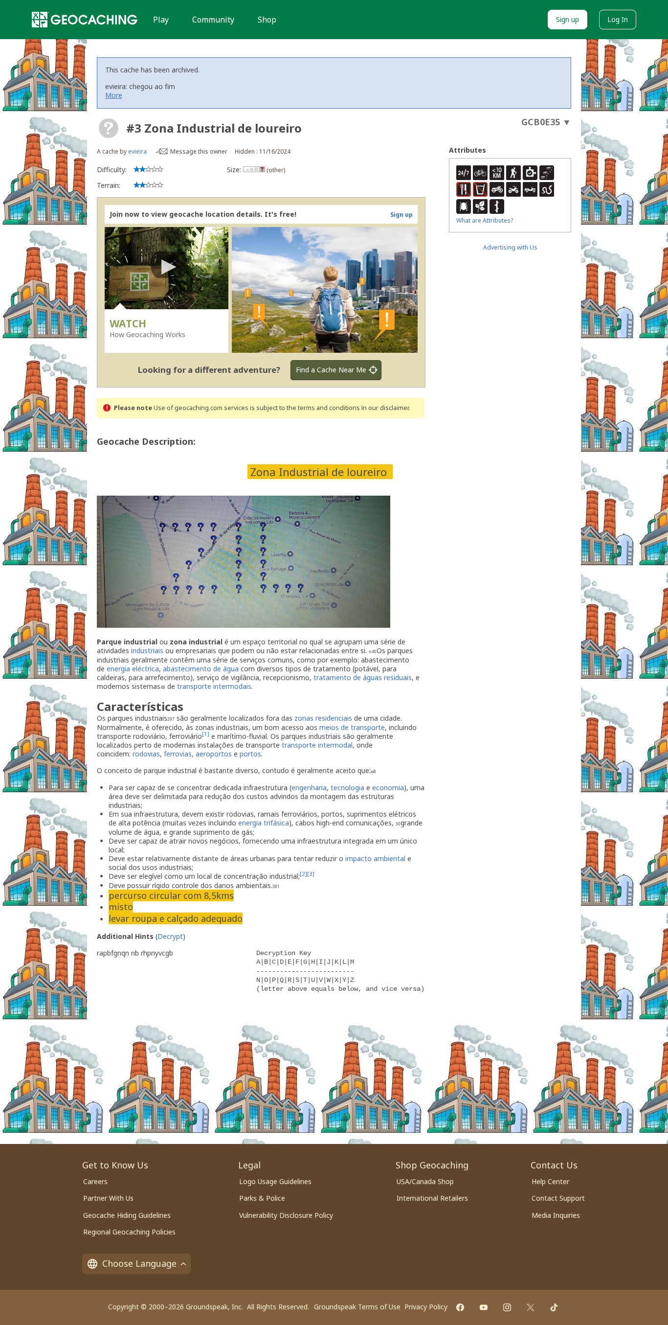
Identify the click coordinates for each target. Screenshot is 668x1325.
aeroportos (214, 753)
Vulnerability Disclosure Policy (286, 1215)
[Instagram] (507, 1307)
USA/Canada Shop (425, 1181)
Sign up (567, 19)
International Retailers (432, 1198)
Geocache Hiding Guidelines (127, 1215)
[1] (205, 733)
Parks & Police (262, 1198)
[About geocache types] (108, 128)
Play (161, 19)
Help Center (550, 1181)
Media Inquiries (556, 1215)
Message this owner (198, 151)
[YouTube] (484, 1307)
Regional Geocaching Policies (129, 1231)
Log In (617, 19)
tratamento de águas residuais (362, 677)
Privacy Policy (425, 1306)
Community (213, 19)
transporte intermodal (317, 745)
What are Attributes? (484, 220)
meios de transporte (352, 727)
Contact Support (558, 1198)
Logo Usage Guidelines (275, 1181)
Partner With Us (108, 1198)
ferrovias (178, 753)
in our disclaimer (385, 408)
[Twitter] (530, 1307)
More (113, 95)
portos (250, 753)
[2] (303, 874)
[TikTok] (554, 1307)
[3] (310, 874)
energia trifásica (263, 822)
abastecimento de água (201, 668)
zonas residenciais (323, 718)
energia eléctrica (133, 668)
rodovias (146, 753)
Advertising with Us (510, 247)
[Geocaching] (84, 19)
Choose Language (139, 1263)
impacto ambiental (375, 858)
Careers (95, 1181)
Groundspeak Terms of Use (357, 1306)
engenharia (309, 787)
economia (388, 787)
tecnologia (347, 787)
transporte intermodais (214, 686)
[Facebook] (460, 1307)
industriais (147, 650)
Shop (267, 19)
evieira (137, 151)
